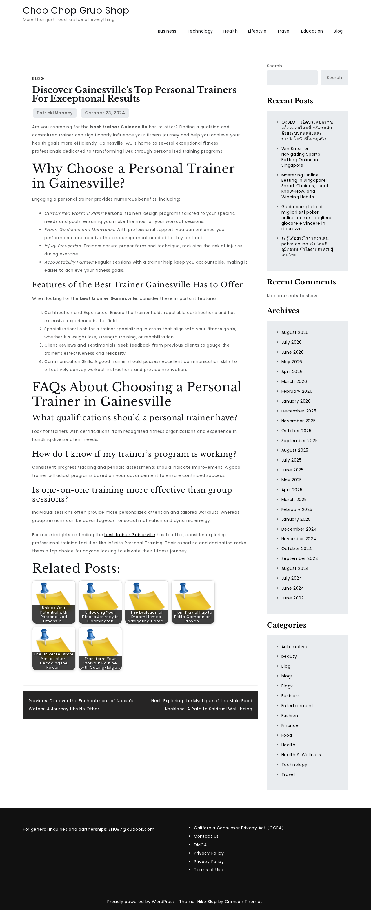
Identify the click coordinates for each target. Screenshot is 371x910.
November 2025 (298, 421)
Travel (284, 31)
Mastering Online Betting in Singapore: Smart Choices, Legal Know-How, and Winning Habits (304, 186)
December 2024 (299, 529)
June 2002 (292, 598)
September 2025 (299, 441)
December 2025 (299, 411)
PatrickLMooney (55, 113)
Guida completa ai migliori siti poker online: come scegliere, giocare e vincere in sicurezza (307, 218)
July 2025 (291, 460)
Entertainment (297, 706)
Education (312, 31)
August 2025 (295, 450)
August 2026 (295, 332)
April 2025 (292, 490)
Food (286, 735)
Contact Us (206, 836)
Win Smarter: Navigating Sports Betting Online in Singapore (300, 157)
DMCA (200, 845)
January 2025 (296, 519)
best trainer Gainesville (129, 535)
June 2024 (292, 588)
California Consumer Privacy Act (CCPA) (239, 828)
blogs (287, 676)
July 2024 (291, 578)
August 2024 (295, 568)
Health (230, 31)
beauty (289, 656)
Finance (290, 725)
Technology (200, 31)
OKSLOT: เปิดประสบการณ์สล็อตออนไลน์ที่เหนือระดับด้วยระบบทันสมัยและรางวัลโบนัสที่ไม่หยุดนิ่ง (307, 130)
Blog (338, 31)
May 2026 (292, 362)
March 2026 (294, 381)
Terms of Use (208, 870)
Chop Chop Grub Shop (76, 10)
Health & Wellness (301, 755)
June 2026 (292, 352)
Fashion (289, 715)
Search (274, 66)
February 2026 (297, 391)
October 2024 (296, 549)
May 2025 (291, 480)
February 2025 (296, 509)
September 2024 (300, 558)
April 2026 (292, 371)
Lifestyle (257, 31)
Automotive (294, 647)
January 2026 (296, 401)
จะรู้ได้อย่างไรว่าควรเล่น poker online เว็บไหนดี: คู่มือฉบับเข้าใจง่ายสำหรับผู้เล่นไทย (307, 246)
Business (167, 31)
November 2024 (299, 539)
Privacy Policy (209, 853)
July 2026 (291, 342)
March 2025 (294, 499)
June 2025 (292, 470)
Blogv (287, 686)
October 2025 (296, 431)
